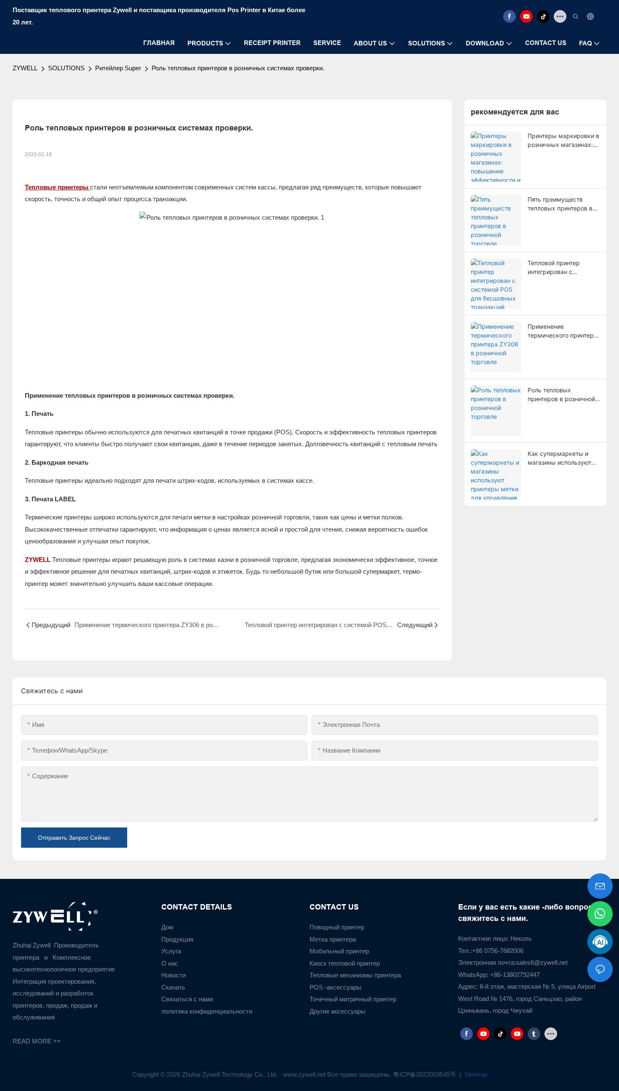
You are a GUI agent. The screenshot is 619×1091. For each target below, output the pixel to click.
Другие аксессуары (338, 1011)
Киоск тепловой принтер (345, 963)
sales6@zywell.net (542, 962)
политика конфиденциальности (206, 1011)
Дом (167, 927)
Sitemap (475, 1074)
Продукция (177, 939)
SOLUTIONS (66, 68)
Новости (173, 975)
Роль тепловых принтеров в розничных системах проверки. (238, 68)
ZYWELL (25, 68)
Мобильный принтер (339, 951)
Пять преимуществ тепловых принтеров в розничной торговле (560, 204)
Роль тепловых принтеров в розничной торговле (561, 394)
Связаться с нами (187, 999)
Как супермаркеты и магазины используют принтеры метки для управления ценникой (559, 458)
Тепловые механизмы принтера (355, 975)
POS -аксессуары (335, 987)
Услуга (171, 951)
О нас (169, 963)
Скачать (173, 987)
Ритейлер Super (118, 68)
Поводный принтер (337, 927)
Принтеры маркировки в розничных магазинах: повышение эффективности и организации (563, 140)
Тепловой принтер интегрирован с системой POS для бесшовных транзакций (562, 267)
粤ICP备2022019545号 (425, 1074)
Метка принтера (333, 939)
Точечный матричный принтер (353, 999)
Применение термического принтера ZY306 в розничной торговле (562, 331)
